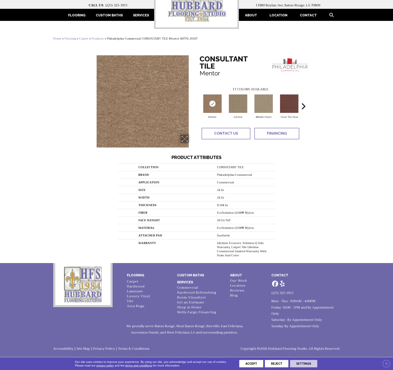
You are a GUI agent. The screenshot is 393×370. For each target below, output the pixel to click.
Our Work (238, 280)
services (185, 282)
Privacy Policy (104, 349)
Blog (234, 295)
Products (97, 38)
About (251, 15)
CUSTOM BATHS (190, 275)
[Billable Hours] (263, 103)
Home (57, 38)
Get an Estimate (190, 302)
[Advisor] (238, 103)
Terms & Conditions (133, 349)
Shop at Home (189, 307)
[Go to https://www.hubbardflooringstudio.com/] (83, 284)
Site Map (83, 349)
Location (278, 15)
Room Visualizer (191, 297)
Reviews (237, 290)
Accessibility (63, 349)
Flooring (70, 38)
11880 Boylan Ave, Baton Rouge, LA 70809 (288, 5)
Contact (308, 15)
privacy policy (105, 365)
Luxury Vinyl (138, 296)
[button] (332, 15)
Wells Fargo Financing (196, 312)
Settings (303, 363)
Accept (251, 363)
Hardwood (136, 286)
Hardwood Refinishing (196, 292)
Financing (277, 133)
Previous (197, 100)
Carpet (83, 38)
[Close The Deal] (289, 103)
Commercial (187, 287)
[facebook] (275, 284)
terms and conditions (138, 365)
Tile (130, 301)
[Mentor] (212, 103)
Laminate (135, 291)
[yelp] (282, 284)
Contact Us (226, 133)
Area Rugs (136, 306)
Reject (276, 363)
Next (303, 100)
